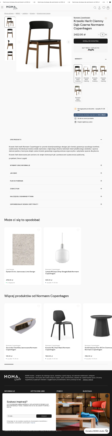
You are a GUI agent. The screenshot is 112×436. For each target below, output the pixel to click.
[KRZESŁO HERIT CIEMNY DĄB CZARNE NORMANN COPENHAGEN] (44, 44)
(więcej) (32, 423)
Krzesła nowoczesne (43, 13)
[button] (68, 42)
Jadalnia (25, 13)
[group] (23, 256)
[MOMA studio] (12, 7)
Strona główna (9, 13)
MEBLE (18, 13)
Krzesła (32, 13)
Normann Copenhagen (82, 18)
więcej (104, 115)
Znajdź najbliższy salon (84, 122)
